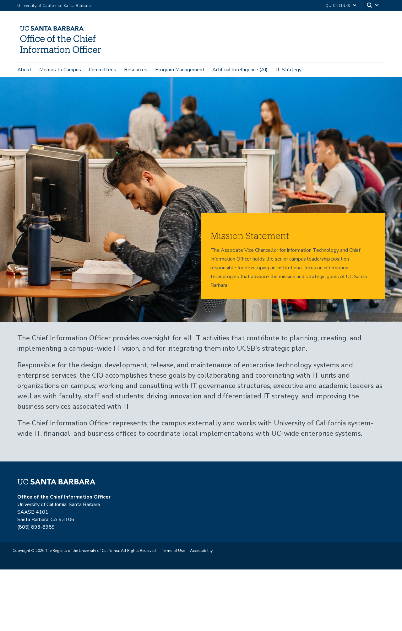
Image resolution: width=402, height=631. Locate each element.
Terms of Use (173, 550)
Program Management (179, 69)
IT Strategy (288, 69)
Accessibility (201, 550)
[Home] (62, 53)
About (24, 69)
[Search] (373, 5)
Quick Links (337, 5)
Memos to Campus (60, 69)
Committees (102, 69)
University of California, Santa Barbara (54, 5)
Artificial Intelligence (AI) (240, 69)
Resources (135, 69)
